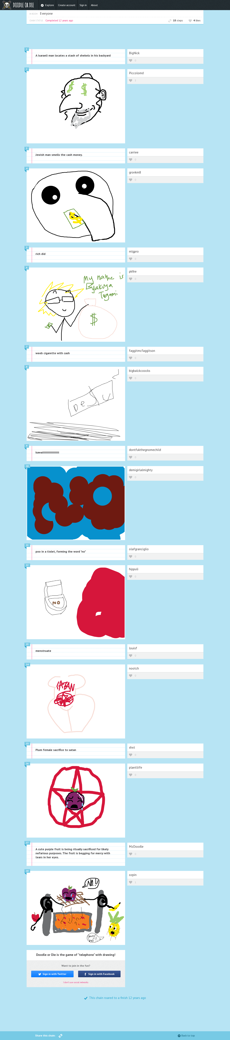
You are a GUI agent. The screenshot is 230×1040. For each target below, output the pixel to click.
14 (27, 664)
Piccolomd (136, 73)
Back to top (188, 1035)
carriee (133, 152)
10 (27, 466)
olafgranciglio (139, 549)
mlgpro (134, 251)
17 (27, 842)
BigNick (134, 53)
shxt (132, 747)
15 (27, 743)
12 (27, 565)
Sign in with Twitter (54, 974)
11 (27, 545)
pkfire (133, 271)
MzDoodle (136, 846)
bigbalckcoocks (139, 370)
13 (27, 644)
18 (27, 871)
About (94, 5)
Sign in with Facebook (101, 974)
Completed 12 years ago (59, 20)
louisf (133, 648)
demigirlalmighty (141, 470)
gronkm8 (135, 172)
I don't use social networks (75, 982)
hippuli (133, 569)
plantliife (135, 767)
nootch (134, 668)
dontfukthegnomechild (145, 450)
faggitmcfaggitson (142, 350)
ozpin (133, 875)
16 (27, 763)
